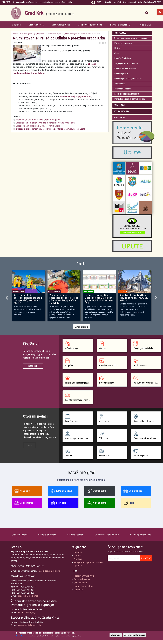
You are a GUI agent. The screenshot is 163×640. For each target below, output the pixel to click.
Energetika (104, 455)
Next (156, 296)
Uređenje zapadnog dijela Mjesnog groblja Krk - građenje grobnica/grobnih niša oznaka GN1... (99, 299)
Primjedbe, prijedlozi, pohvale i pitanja (129, 99)
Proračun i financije (73, 421)
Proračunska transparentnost (125, 68)
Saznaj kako (33, 366)
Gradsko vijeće (139, 365)
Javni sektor (104, 421)
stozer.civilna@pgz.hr (28, 612)
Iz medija (78, 589)
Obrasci (117, 53)
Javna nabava (119, 83)
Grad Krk (49, 13)
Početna (15, 34)
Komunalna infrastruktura (144, 438)
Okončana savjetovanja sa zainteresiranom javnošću (82, 34)
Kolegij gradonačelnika (143, 348)
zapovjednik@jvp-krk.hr (29, 625)
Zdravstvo (103, 438)
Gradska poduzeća (47, 534)
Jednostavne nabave (122, 89)
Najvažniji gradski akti (120, 24)
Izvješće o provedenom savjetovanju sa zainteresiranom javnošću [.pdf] (50, 129)
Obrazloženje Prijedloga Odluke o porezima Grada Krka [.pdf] (45, 122)
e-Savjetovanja (71, 348)
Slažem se (115, 635)
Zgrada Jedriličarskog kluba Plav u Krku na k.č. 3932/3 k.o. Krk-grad (134, 298)
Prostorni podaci (140, 455)
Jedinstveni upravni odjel (90, 24)
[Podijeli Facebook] (103, 43)
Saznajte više (21, 636)
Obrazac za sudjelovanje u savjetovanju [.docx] (38, 125)
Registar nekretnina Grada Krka (126, 94)
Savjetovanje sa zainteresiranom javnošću (50, 34)
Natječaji (117, 2)
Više (30, 445)
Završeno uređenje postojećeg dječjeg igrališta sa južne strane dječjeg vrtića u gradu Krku (63, 299)
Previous (7, 296)
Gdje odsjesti (135, 490)
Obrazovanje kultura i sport (77, 438)
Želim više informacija (134, 635)
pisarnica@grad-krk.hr (63, 2)
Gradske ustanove (76, 534)
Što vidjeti (61, 502)
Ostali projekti (81, 327)
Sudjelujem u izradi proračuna (126, 63)
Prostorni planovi (121, 73)
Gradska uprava (36, 24)
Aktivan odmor (99, 502)
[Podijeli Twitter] (105, 43)
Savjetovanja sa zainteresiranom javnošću (130, 38)
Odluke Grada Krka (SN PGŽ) (149, 2)
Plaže (131, 502)
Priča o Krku (145, 24)
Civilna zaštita (119, 117)
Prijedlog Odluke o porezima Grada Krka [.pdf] (38, 119)
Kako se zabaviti (64, 490)
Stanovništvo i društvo (143, 421)
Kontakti (108, 2)
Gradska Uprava (20, 534)
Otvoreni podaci (129, 2)
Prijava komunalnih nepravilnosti (79, 382)
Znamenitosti (99, 490)
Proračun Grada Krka (122, 58)
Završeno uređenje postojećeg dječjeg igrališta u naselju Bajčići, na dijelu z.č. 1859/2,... (28, 299)
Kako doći (25, 490)
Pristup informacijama (123, 43)
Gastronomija (26, 502)
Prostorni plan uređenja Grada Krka (128, 78)
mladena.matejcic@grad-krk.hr (28, 73)
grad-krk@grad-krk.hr (28, 596)
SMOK (99, 2)
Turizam (68, 455)
